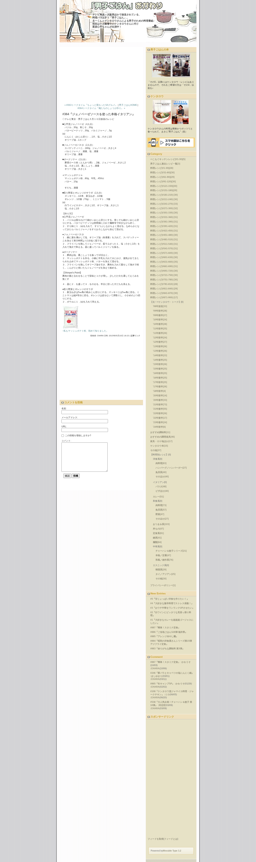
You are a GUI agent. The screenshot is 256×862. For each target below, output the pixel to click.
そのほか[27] (162, 518)
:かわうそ (186, 662)
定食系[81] (158, 533)
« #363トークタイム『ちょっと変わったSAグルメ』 (90, 105)
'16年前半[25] (160, 373)
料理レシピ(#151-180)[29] (163, 190)
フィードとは (170, 839)
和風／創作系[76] (164, 560)
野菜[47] (160, 514)
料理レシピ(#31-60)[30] (162, 172)
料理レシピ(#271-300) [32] (164, 208)
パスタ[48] (161, 486)
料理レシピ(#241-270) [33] (164, 204)
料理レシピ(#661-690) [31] (164, 266)
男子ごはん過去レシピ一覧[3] (165, 163)
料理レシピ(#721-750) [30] (164, 275)
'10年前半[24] (160, 319)
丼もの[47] (158, 528)
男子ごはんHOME (128, 105)
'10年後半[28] (160, 324)
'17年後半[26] (160, 386)
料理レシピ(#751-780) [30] (164, 279)
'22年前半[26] (160, 413)
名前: (64, 408)
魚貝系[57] (161, 509)
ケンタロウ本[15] (159, 446)
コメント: (66, 440)
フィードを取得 (155, 839)
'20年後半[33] (160, 400)
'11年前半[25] (160, 328)
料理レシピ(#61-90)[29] (162, 177)
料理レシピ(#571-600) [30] (164, 253)
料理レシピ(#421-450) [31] (164, 230)
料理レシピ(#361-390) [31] (164, 221)
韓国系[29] (161, 569)
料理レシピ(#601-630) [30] (164, 257)
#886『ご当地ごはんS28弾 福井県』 (168, 632)
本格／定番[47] (163, 555)
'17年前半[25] (160, 382)
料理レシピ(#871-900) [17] (164, 297)
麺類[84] (157, 542)
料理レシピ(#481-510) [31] (164, 239)
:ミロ (167, 694)
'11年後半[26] (160, 333)
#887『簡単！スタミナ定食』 (165, 627)
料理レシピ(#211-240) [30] (164, 199)
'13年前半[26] (160, 346)
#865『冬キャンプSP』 (162, 683)
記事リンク (135, 336)
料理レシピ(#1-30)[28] (161, 168)
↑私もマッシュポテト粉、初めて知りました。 (85, 331)
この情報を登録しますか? (77, 435)
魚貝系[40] (161, 472)
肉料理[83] (161, 463)
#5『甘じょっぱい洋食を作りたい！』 (169, 599)
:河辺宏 (161, 705)
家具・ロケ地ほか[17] (161, 441)
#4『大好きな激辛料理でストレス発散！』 (171, 603)
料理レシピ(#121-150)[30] (163, 186)
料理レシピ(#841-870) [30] (164, 293)
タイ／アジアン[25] (165, 574)
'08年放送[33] (160, 306)
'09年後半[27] (160, 315)
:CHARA (154, 668)
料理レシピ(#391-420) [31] (164, 226)
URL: (64, 426)
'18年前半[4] (159, 391)
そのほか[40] (162, 476)
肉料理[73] (161, 505)
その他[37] (155, 450)
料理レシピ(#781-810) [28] (164, 284)
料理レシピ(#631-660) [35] (164, 262)
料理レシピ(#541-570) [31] (164, 248)
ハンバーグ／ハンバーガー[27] (171, 467)
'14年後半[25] (160, 360)
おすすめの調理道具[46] (162, 437)
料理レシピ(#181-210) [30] (164, 195)
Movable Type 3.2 (172, 850)
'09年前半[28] (160, 310)
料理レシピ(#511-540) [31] (164, 244)
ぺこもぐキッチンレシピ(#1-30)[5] (167, 159)
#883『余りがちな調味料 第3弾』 (167, 648)
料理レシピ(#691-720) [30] (164, 271)
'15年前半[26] (160, 364)
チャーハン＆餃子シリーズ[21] (171, 551)
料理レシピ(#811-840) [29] (164, 288)
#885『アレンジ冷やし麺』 (164, 636)
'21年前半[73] (160, 404)
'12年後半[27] (160, 342)
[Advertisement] (102, 74)
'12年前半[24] (160, 337)
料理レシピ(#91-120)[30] (163, 181)
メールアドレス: (69, 417)
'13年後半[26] (160, 351)
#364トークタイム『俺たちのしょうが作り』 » (101, 108)
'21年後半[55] (160, 409)
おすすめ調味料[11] (160, 432)
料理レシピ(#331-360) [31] (164, 217)
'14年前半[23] (160, 355)
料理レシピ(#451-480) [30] (164, 235)
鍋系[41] (157, 537)
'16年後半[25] (160, 377)
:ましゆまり (156, 676)
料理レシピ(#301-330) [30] (164, 212)
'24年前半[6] (159, 427)
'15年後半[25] (160, 368)
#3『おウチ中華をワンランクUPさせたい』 (172, 608)
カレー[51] (158, 496)
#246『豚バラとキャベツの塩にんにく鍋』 (172, 673)
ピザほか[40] (162, 491)
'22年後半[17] (160, 418)
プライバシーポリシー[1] (163, 585)
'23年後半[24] (160, 422)
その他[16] (161, 578)
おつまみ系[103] (161, 524)
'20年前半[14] (160, 395)
